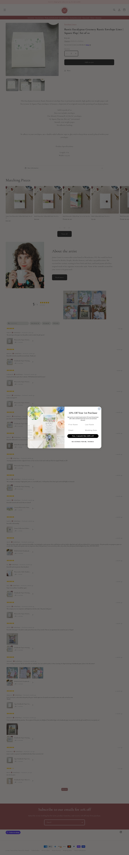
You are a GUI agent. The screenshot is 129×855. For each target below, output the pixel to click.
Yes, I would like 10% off (83, 436)
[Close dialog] (99, 409)
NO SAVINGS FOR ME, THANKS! (83, 441)
